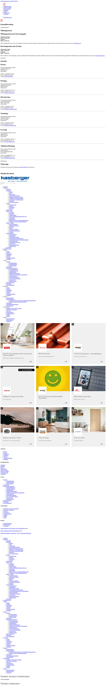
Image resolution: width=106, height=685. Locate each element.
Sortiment (8, 189)
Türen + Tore (9, 211)
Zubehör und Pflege (13, 229)
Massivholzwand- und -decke (16, 197)
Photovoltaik (12, 194)
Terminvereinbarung (100, 55)
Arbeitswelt (9, 303)
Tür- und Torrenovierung (15, 278)
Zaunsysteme (12, 243)
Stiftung (8, 316)
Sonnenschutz (12, 279)
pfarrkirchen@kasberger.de (10, 109)
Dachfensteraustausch (14, 277)
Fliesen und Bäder (5, 471)
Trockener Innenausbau (14, 230)
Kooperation (6, 512)
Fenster (8, 203)
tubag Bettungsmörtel (14, 237)
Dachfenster (12, 207)
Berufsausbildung (10, 299)
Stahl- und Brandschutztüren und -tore (18, 216)
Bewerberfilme (9, 305)
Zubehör (11, 206)
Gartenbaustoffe (10, 233)
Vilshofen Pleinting (10, 258)
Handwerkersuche (10, 318)
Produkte (5, 539)
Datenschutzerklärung (6, 533)
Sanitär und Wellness (14, 225)
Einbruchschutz (12, 204)
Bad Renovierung (13, 224)
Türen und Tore (4, 470)
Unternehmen (6, 658)
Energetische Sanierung (11, 268)
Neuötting (8, 255)
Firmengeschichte (10, 313)
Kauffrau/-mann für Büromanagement (17, 301)
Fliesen (10, 228)
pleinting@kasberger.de (9, 158)
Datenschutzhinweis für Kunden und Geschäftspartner (13, 528)
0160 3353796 (23, 167)
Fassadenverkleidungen (14, 195)
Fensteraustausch (13, 276)
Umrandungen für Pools (14, 242)
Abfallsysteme (12, 246)
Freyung (8, 256)
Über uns (8, 311)
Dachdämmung (12, 272)
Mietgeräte (8, 283)
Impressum (13, 533)
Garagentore (12, 217)
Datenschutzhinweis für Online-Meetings (10, 530)
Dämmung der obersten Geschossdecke (18, 274)
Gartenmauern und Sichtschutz (16, 238)
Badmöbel (11, 226)
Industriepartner (9, 320)
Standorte (5, 637)
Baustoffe (8, 190)
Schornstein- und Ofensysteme (16, 199)
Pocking (8, 252)
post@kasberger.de (5, 1)
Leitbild (8, 314)
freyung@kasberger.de (9, 141)
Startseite (5, 186)
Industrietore (12, 219)
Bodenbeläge (9, 210)
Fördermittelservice (13, 269)
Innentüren (11, 212)
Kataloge (11, 232)
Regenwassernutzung (14, 245)
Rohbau (11, 192)
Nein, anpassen (12, 676)
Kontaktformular (13, 263)
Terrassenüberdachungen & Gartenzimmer (18, 239)
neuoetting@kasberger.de (10, 125)
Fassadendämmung (13, 270)
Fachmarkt (8, 247)
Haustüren (11, 214)
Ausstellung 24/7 (7, 248)
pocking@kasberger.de (9, 92)
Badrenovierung (13, 281)
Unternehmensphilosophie (12, 304)
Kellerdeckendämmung (14, 273)
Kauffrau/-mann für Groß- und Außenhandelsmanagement (22, 300)
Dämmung (11, 201)
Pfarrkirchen (9, 254)
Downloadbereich (10, 285)
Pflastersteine (12, 236)
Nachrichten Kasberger (11, 309)
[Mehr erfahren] (30, 361)
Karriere (5, 648)
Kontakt (8, 261)
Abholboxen (77, 43)
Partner (5, 668)
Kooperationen (9, 312)
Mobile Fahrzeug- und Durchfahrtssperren (18, 220)
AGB (4, 517)
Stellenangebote (10, 298)
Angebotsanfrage (13, 264)
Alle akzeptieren (4, 676)
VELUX (11, 208)
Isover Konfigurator (13, 202)
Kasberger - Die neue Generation (13, 308)
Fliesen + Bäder (10, 223)
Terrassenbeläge (13, 234)
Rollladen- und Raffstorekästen (16, 198)
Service (5, 612)
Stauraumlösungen (13, 241)
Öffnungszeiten (12, 265)
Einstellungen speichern (14, 683)
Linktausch (8, 321)
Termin (5, 601)
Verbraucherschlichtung (25, 533)
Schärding (8, 259)
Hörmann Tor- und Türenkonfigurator (17, 221)
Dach (10, 193)
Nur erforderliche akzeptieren (23, 676)
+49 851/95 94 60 (14, 1)
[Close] (1, 682)
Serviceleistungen (10, 282)
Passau (7, 251)
